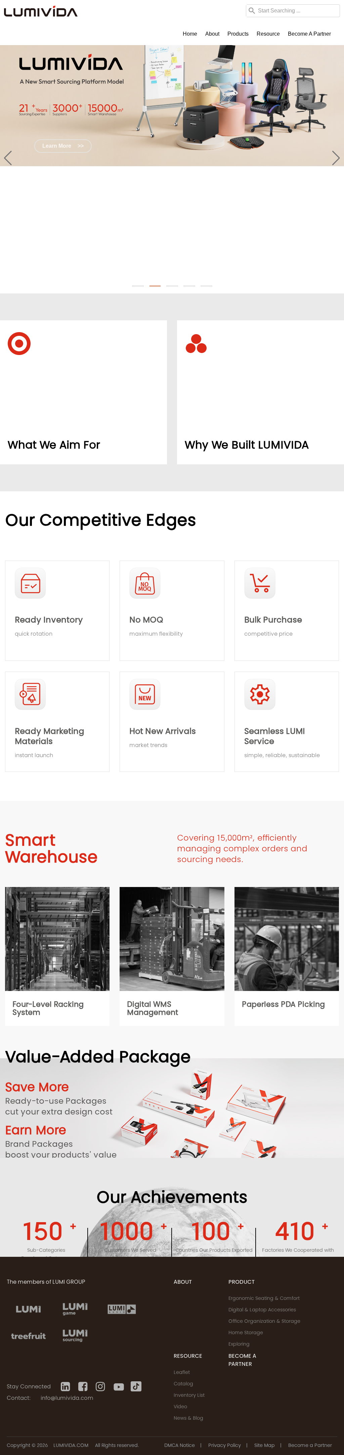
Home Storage (245, 1333)
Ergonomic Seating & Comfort (264, 1299)
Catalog (183, 1384)
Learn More (63, 146)
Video (180, 1407)
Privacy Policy (224, 1446)
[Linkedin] (66, 1386)
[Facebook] (83, 1386)
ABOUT (183, 1282)
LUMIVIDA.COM (70, 1446)
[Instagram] (101, 1386)
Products (238, 34)
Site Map (264, 1446)
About (212, 34)
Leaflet (182, 1373)
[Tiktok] (136, 1386)
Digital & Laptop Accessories (262, 1310)
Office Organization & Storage (264, 1321)
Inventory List (189, 1395)
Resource (268, 34)
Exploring (239, 1344)
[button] (138, 286)
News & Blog (188, 1418)
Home (190, 34)
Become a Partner (309, 34)
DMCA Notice (179, 1446)
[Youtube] (118, 1386)
